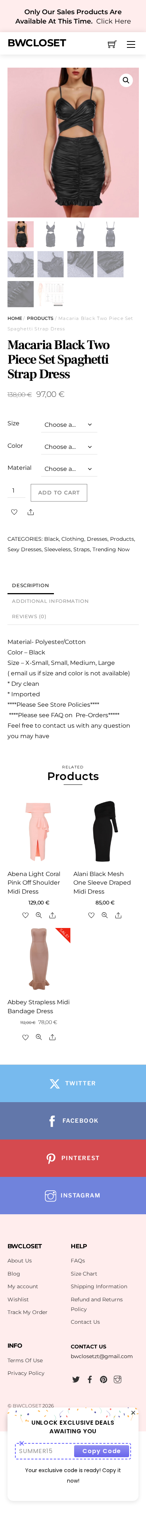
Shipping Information (99, 1286)
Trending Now (111, 549)
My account (22, 1286)
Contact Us (85, 1322)
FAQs (78, 1260)
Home (14, 318)
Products (40, 318)
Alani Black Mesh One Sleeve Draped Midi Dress (102, 882)
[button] (126, 80)
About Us (19, 1260)
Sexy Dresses (24, 549)
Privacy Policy (26, 1373)
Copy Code (101, 1451)
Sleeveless (57, 549)
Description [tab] (30, 585)
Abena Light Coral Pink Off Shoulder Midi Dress (33, 882)
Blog (13, 1273)
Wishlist (18, 1299)
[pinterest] (103, 1378)
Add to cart (59, 492)
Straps (81, 549)
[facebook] (90, 1378)
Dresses (97, 539)
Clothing (72, 539)
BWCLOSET (27, 1406)
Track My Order (27, 1312)
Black (51, 539)
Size (13, 423)
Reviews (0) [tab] (29, 616)
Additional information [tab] (50, 601)
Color (15, 445)
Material (19, 467)
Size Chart (84, 1273)
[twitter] (76, 1378)
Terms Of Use (25, 1360)
